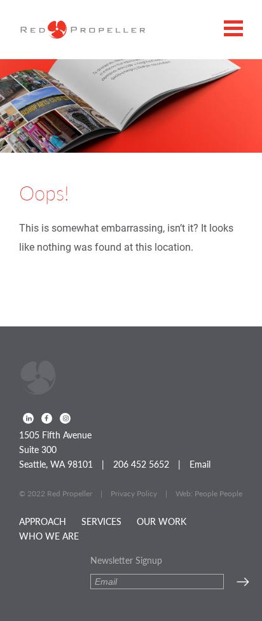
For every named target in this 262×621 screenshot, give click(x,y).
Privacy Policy (134, 493)
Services (101, 521)
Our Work (161, 521)
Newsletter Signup (126, 560)
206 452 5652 (141, 463)
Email (200, 463)
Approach (42, 521)
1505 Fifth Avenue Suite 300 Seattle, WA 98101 (56, 449)
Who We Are (49, 535)
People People (218, 493)
